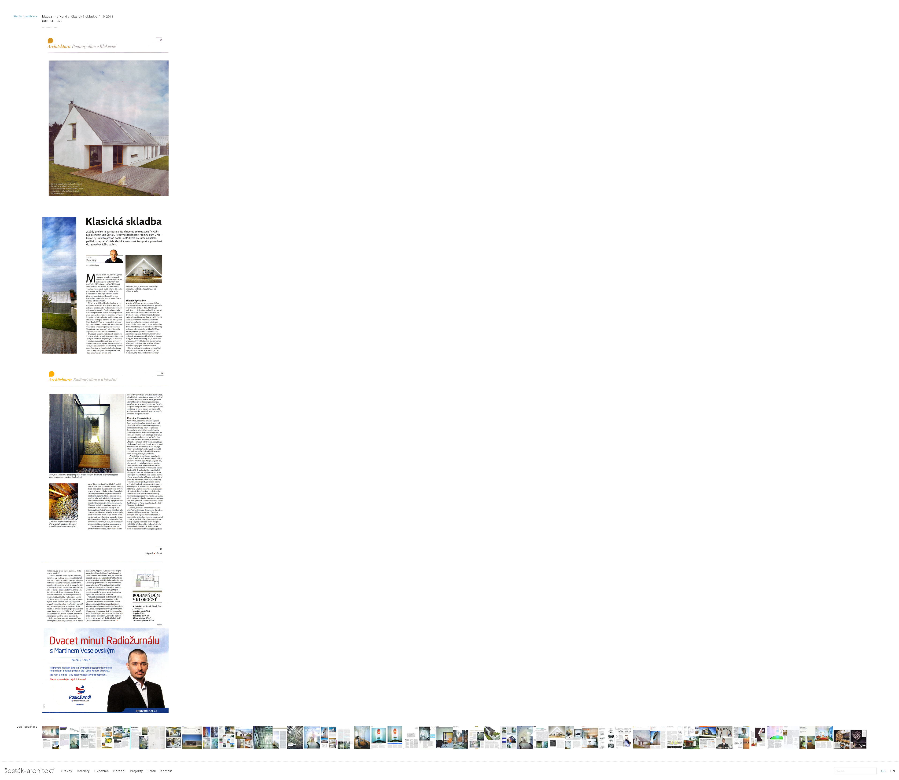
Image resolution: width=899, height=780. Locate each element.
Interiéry (83, 771)
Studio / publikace (25, 16)
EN (892, 771)
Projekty (136, 771)
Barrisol (119, 771)
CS (883, 771)
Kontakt (166, 771)
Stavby (66, 771)
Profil (151, 771)
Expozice (101, 771)
